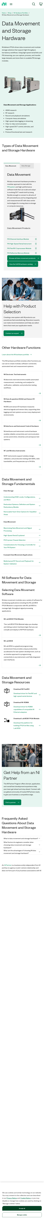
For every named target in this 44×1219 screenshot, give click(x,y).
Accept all (22, 1208)
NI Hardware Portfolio (21, 13)
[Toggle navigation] (11, 4)
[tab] (12, 165)
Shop (9, 13)
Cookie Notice (25, 1198)
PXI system (11, 187)
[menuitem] (34, 4)
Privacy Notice (12, 1198)
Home (4, 13)
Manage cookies (22, 1215)
